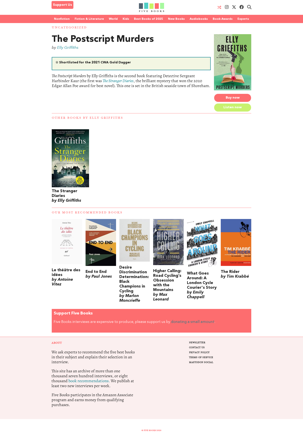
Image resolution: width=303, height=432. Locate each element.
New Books (176, 18)
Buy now (233, 97)
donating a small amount (192, 322)
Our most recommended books (87, 212)
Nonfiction (62, 18)
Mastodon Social (201, 362)
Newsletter (197, 342)
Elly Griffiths (68, 48)
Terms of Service (201, 357)
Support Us (62, 5)
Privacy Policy (199, 352)
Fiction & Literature (89, 18)
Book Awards (223, 18)
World (113, 18)
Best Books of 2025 (148, 18)
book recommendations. (89, 381)
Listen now (232, 107)
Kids (126, 18)
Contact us (197, 347)
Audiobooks (199, 18)
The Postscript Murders (103, 39)
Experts (243, 18)
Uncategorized (69, 27)
